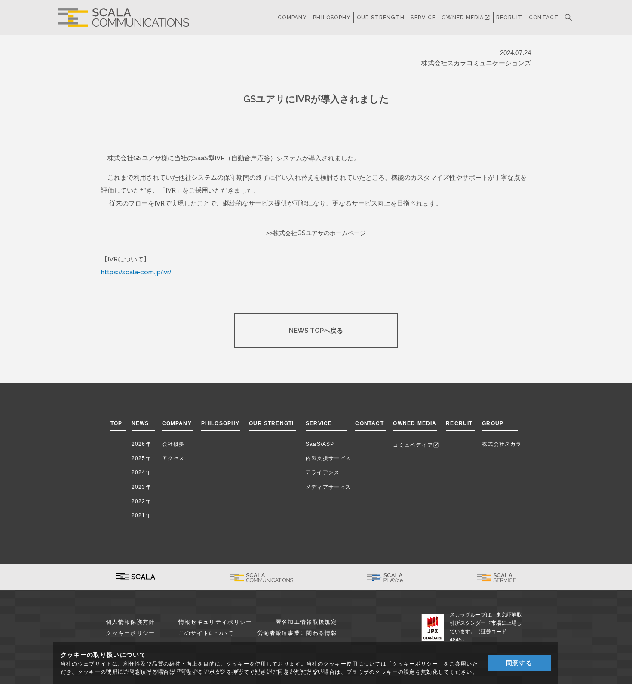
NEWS (142, 423)
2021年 (141, 515)
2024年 (141, 472)
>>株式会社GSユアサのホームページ (316, 233)
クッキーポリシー (130, 633)
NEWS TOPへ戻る (316, 330)
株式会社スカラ (502, 444)
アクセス (173, 458)
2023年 (141, 487)
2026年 (141, 444)
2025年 (141, 458)
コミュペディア (416, 445)
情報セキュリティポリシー (215, 622)
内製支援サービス (328, 458)
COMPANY (292, 18)
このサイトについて (206, 633)
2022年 (141, 501)
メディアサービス (328, 487)
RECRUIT (509, 18)
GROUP (492, 423)
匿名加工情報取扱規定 (306, 622)
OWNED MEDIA (466, 18)
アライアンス (323, 472)
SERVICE (319, 423)
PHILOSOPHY (331, 18)
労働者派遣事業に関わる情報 (297, 633)
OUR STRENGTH (381, 18)
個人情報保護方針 (130, 622)
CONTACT (543, 18)
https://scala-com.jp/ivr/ (136, 272)
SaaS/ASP (320, 444)
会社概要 (173, 444)
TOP (116, 423)
